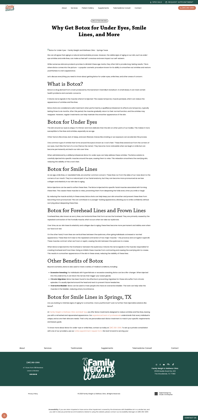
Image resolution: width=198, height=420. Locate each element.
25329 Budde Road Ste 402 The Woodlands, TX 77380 (165, 371)
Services (47, 348)
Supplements (107, 348)
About (22, 348)
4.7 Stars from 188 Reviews (33, 367)
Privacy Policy (33, 394)
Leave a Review (33, 371)
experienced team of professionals (107, 315)
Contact (175, 348)
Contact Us (190, 418)
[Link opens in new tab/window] (156, 364)
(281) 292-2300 (115, 327)
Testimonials (76, 348)
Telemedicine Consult (142, 348)
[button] (4, 415)
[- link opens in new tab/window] (173, 364)
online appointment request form (88, 331)
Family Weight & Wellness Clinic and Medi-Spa (68, 312)
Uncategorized (99, 21)
